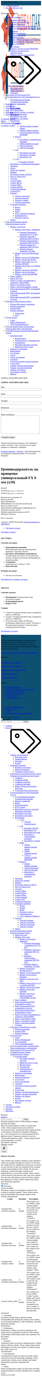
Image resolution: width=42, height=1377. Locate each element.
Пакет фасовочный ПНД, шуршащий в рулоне (25, 1011)
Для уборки (14, 47)
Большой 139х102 (27, 162)
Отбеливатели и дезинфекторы (27, 341)
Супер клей (14, 364)
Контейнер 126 (26, 157)
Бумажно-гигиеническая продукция (20, 689)
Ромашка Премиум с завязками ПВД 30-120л (29, 246)
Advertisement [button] (6, 1351)
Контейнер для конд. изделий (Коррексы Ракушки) (22, 113)
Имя (2, 387)
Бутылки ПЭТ (11, 696)
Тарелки (13, 193)
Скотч (12, 320)
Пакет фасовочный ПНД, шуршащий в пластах (25, 1007)
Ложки (17, 209)
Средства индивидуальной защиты (24, 361)
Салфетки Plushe (16, 38)
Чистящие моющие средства (26, 345)
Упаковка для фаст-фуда (19, 22)
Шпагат (13, 374)
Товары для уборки (18, 370)
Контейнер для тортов (19, 119)
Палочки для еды (22, 218)
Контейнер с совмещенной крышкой (24, 164)
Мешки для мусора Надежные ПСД (27, 970)
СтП (16, 150)
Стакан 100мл (15, 181)
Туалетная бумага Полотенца (21, 42)
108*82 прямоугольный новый (30, 847)
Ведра (12, 106)
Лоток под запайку (17, 170)
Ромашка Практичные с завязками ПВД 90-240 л (29, 242)
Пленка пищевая (17, 311)
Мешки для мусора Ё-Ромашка (27, 257)
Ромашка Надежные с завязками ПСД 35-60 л (29, 233)
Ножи (17, 211)
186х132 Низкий (26, 146)
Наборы (13, 172)
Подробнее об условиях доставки (14, 579)
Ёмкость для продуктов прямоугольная (19, 52)
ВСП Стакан (15, 108)
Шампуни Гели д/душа (24, 347)
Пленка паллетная (17, 306)
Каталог (20, 451)
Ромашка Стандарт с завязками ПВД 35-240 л (29, 238)
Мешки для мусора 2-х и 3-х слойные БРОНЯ (26, 263)
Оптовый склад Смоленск (11, 663)
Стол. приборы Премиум (25, 214)
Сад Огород (15, 353)
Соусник (13, 179)
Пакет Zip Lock (16, 278)
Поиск (26, 722)
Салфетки (14, 31)
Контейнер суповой (27, 155)
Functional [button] (5, 1313)
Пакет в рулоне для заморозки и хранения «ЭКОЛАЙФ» (23, 282)
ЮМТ (17, 123)
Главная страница (8, 451)
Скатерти (14, 359)
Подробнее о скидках (9, 631)
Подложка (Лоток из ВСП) (21, 174)
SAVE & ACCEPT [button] (8, 1375)
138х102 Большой (27, 148)
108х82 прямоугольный (29, 130)
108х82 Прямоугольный (29, 144)
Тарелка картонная (22, 202)
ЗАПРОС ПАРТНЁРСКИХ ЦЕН (14, 378)
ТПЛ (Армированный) (19, 324)
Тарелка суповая (21, 200)
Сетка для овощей (17, 357)
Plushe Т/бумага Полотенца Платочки (25, 40)
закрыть (4, 1117)
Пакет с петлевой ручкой (20, 285)
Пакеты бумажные (17, 24)
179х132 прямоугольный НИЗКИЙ (30, 857)
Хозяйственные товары (19, 1054)
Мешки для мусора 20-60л (25, 260)
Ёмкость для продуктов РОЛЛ (22, 55)
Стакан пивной (16, 187)
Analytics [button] (4, 1339)
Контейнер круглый (27, 153)
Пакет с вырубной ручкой (25, 1019)
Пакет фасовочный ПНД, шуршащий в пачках (25, 1003)
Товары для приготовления (21, 368)
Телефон (4, 401)
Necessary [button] (5, 1184)
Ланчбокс (14, 166)
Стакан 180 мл (16, 183)
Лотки (12, 168)
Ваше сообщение (7, 415)
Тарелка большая (21, 198)
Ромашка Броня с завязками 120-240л (27, 250)
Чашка (12, 220)
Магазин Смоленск (9, 674)
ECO (17, 315)
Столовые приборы (18, 204)
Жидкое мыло (20, 338)
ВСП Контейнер (16, 110)
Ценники (14, 93)
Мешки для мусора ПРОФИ (26, 274)
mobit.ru (17, 717)
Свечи (12, 355)
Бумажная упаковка (13, 687)
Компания (5, 408)
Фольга (18, 1098)
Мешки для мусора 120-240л (26, 270)
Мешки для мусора (17, 227)
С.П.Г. (17, 159)
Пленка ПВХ (15, 308)
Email (3, 394)
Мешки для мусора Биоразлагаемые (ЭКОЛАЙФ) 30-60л (28, 996)
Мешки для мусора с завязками (27, 230)
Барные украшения (17, 104)
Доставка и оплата (13, 528)
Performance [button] (5, 1326)
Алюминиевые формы (19, 102)
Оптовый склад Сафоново (11, 666)
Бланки (18, 763)
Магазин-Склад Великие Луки (13, 670)
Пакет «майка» (16, 276)
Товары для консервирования (22, 366)
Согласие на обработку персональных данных (19, 653)
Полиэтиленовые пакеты (20, 933)
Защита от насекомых (18, 349)
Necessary (7, 1186)
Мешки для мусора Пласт (25, 272)
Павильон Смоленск (9, 677)
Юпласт (18, 137)
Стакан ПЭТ (15, 191)
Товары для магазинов (14, 694)
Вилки (17, 207)
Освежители (20, 343)
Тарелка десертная (22, 196)
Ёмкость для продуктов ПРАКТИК (24, 49)
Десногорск (19, 313)
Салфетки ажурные (18, 35)
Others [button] (3, 1364)
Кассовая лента (16, 89)
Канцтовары (15, 351)
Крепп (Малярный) (18, 322)
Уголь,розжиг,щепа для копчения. (19, 713)
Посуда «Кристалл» (18, 177)
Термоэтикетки (16, 91)
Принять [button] (13, 1142)
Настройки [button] (5, 1142)
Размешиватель (21, 216)
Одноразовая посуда (14, 698)
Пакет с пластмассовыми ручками (23, 287)
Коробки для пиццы (18, 20)
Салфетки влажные (18, 33)
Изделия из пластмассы (15, 692)
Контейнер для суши (18, 116)
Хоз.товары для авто (18, 372)
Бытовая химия (16, 336)
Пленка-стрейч (12, 709)
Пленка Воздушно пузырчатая (22, 304)
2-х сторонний (20, 1042)
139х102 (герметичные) (30, 823)
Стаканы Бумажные (18, 189)
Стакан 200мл (15, 185)
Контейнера (15, 121)
